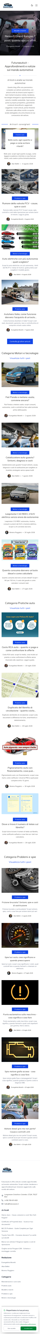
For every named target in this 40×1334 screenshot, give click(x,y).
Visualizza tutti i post (20, 358)
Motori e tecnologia (20, 254)
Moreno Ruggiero (8, 1270)
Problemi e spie (20, 198)
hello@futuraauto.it (11, 1204)
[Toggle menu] (36, 5)
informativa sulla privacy (28, 1324)
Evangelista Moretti (9, 1262)
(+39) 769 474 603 (11, 1200)
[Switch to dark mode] (32, 5)
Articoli (5, 1210)
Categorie (6, 1276)
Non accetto (12, 1328)
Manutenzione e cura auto (11, 1282)
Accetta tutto (28, 1328)
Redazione (6, 1257)
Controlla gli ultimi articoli (20, 341)
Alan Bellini (5, 1266)
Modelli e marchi (20, 31)
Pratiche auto (20, 135)
